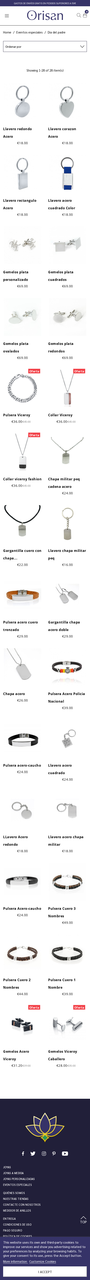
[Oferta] (22, 388)
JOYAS (7, 1167)
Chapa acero (14, 693)
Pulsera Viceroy (16, 415)
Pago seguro (12, 1230)
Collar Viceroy (60, 415)
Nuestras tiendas (15, 1198)
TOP (83, 1221)
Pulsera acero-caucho (22, 765)
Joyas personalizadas (19, 1179)
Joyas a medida (13, 1173)
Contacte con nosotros (22, 1204)
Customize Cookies (42, 1261)
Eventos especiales (17, 1184)
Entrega (9, 1218)
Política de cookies (17, 1236)
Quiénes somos (14, 1193)
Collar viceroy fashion (22, 479)
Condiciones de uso (17, 1224)
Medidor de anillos (17, 1210)
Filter (45, 59)
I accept (45, 1272)
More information (15, 1261)
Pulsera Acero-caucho (22, 908)
